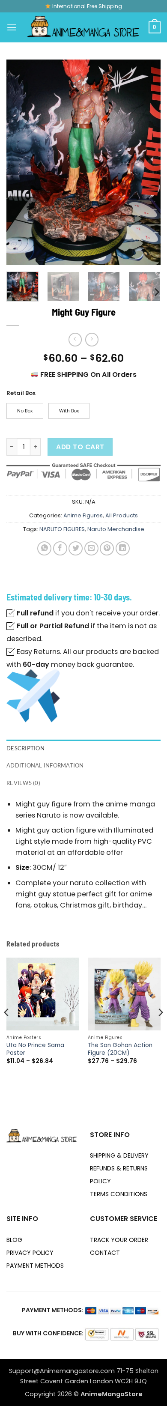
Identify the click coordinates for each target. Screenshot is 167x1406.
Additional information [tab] (45, 765)
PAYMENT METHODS (35, 1265)
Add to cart (80, 446)
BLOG (14, 1240)
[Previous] (20, 162)
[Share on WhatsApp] (44, 548)
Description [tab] (25, 748)
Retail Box (21, 393)
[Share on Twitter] (76, 548)
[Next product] (75, 339)
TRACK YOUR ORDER (119, 1240)
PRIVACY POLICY (30, 1252)
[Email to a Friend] (91, 548)
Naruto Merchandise (115, 529)
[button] (11, 27)
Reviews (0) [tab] (23, 782)
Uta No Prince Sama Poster (35, 1049)
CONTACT (105, 1252)
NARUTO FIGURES (62, 529)
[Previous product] (91, 339)
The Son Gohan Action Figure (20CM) (120, 1049)
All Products (121, 515)
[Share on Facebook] (60, 548)
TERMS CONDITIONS (118, 1194)
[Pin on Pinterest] (107, 548)
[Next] (147, 162)
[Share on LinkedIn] (123, 548)
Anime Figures (83, 515)
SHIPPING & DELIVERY (119, 1155)
